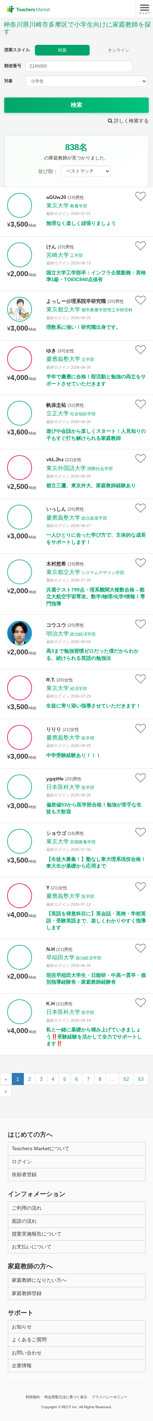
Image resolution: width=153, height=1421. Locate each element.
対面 (62, 50)
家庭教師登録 (27, 1293)
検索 (76, 105)
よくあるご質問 (29, 1339)
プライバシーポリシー (109, 1397)
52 (126, 1079)
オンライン (118, 50)
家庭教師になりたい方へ (39, 1280)
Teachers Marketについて (40, 1148)
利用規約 (33, 1397)
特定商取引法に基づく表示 (65, 1397)
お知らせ (22, 1327)
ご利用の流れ (27, 1208)
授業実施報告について (37, 1234)
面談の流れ (24, 1221)
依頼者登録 (24, 1174)
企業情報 (22, 1365)
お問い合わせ (27, 1353)
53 (141, 1079)
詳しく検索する (130, 120)
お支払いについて (32, 1246)
